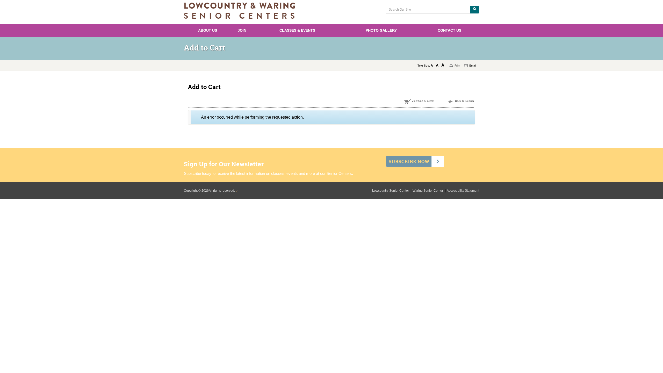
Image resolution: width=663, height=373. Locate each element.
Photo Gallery (381, 30)
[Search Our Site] (474, 9)
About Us (207, 30)
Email (472, 65)
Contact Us (449, 30)
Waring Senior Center (428, 190)
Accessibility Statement (463, 190)
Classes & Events (297, 30)
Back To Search (464, 100)
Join (242, 30)
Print (457, 65)
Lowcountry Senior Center (391, 190)
